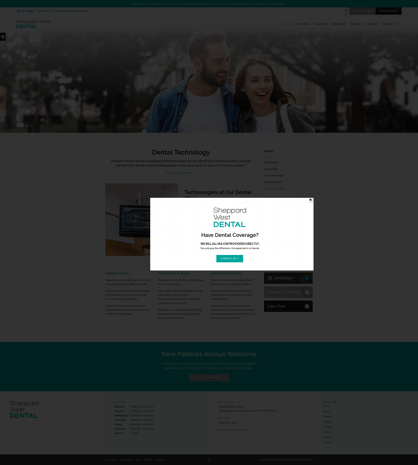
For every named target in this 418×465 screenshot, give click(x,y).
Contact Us (228, 258)
